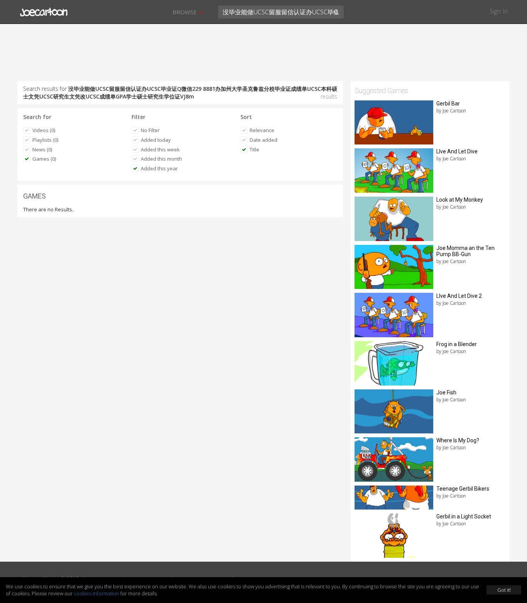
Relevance (262, 130)
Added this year (159, 168)
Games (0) (44, 158)
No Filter (150, 130)
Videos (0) (43, 130)
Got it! (504, 589)
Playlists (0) (45, 139)
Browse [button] (185, 12)
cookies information (96, 593)
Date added (263, 139)
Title (254, 149)
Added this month (161, 158)
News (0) (42, 149)
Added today (156, 139)
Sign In (499, 11)
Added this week (160, 149)
